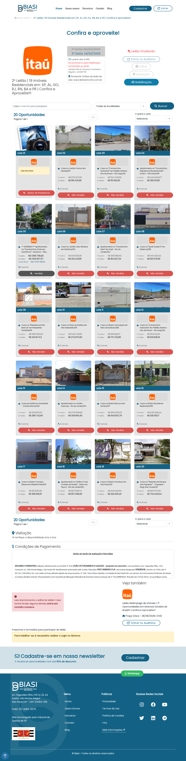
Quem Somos (72, 708)
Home (59, 8)
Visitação (142, 74)
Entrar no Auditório (143, 623)
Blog (109, 8)
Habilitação (143, 82)
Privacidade (109, 701)
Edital (142, 66)
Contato (100, 8)
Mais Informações (112, 730)
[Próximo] (95, 117)
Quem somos (72, 8)
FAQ (104, 722)
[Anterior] (91, 117)
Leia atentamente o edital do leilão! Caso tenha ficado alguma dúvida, (37, 603)
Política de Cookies (113, 715)
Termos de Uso (110, 708)
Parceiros (87, 8)
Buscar (162, 106)
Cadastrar (140, 8)
